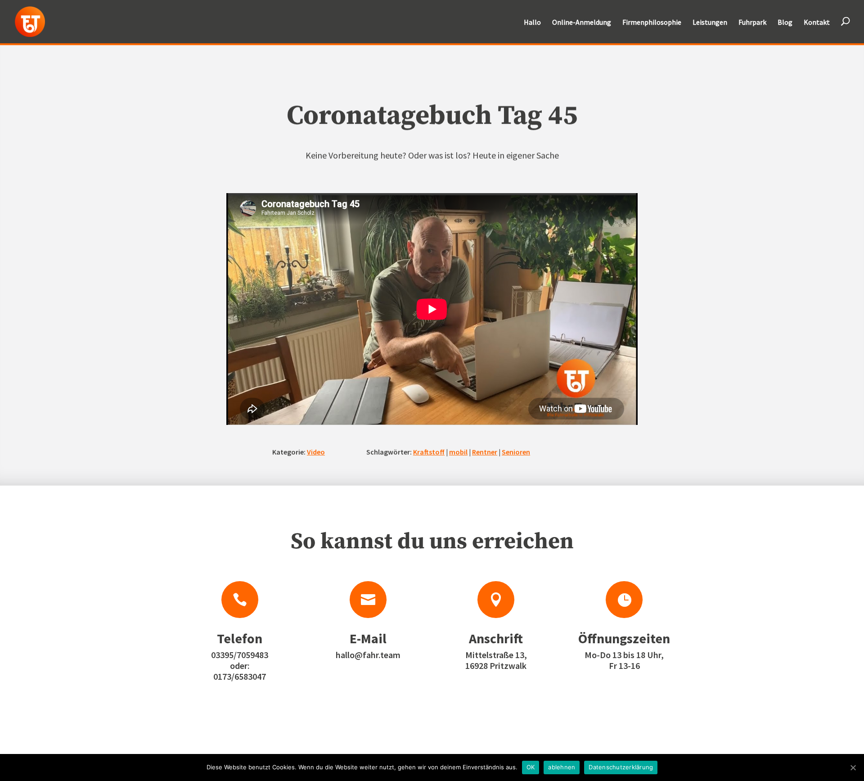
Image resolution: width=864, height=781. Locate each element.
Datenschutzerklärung (621, 767)
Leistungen (710, 23)
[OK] (852, 767)
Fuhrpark (752, 23)
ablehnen (561, 767)
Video (316, 451)
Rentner (484, 451)
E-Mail (368, 638)
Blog (785, 23)
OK (530, 767)
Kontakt (817, 23)
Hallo (532, 23)
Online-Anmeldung (581, 23)
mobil (458, 451)
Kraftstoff (429, 451)
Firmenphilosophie (651, 23)
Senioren (516, 451)
